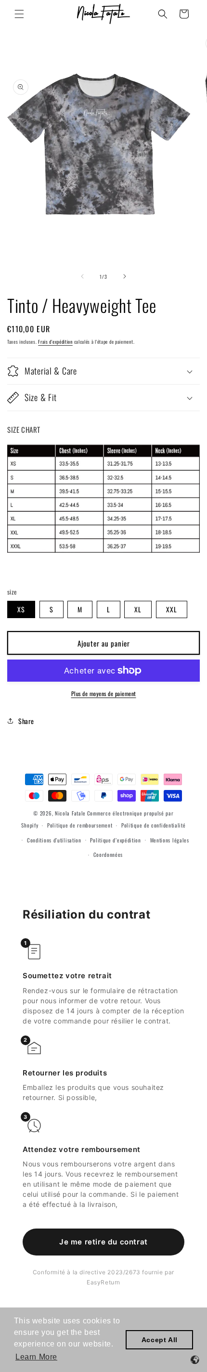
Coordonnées (108, 854)
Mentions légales (169, 840)
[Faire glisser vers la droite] (124, 276)
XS (21, 609)
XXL (171, 609)
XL (138, 609)
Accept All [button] (160, 1340)
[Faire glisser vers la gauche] (82, 276)
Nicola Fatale (70, 813)
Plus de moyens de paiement (103, 693)
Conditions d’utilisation (54, 840)
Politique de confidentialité (153, 825)
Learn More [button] (36, 1357)
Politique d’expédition (115, 840)
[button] (19, 14)
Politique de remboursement (79, 825)
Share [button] (26, 721)
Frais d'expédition (55, 341)
